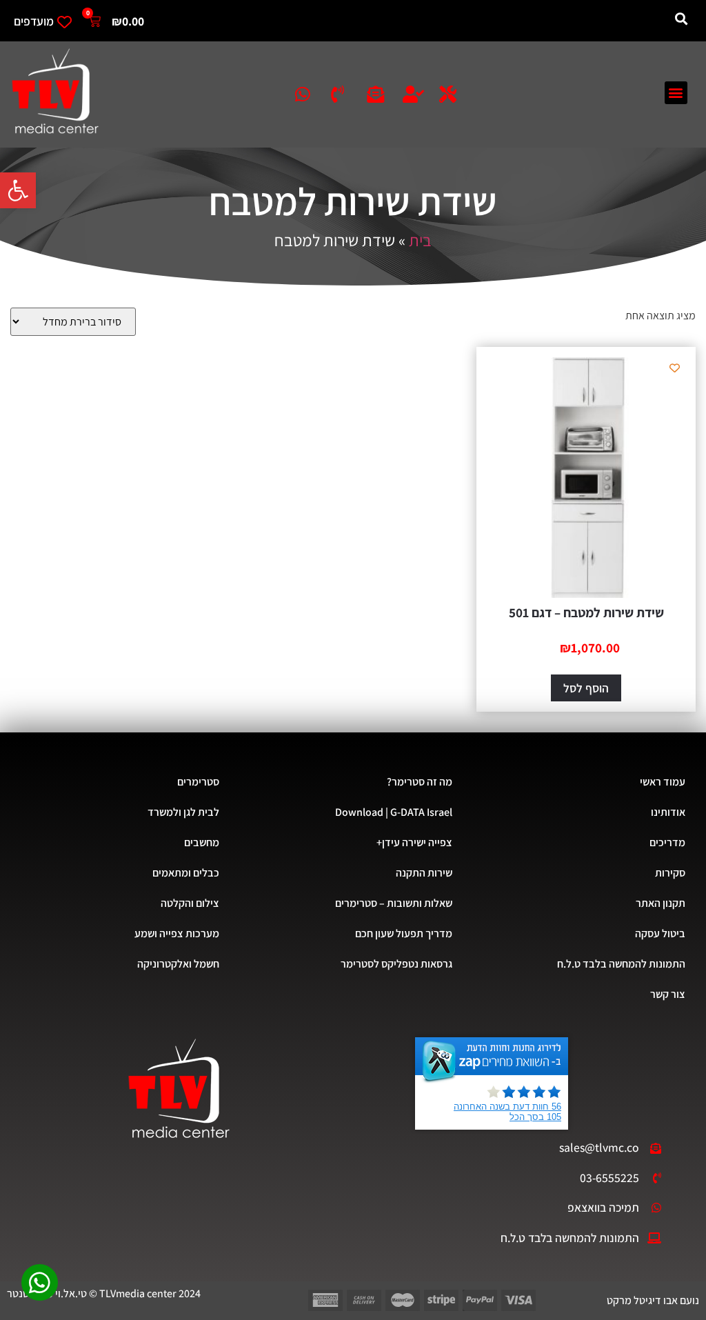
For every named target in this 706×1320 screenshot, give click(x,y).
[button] (18, 190)
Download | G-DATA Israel (393, 812)
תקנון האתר (660, 903)
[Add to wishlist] (674, 367)
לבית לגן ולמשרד (183, 812)
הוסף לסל (586, 688)
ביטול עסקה (660, 933)
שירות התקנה (424, 873)
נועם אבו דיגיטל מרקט (653, 1300)
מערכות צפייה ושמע (176, 933)
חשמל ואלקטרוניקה (178, 964)
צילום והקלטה (190, 903)
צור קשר (667, 994)
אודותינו (668, 812)
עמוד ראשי (662, 781)
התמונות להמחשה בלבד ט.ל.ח (621, 964)
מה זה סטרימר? (419, 781)
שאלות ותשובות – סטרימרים (393, 903)
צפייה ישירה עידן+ (414, 842)
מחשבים (201, 842)
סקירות (670, 873)
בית (420, 240)
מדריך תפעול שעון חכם (403, 933)
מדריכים (667, 842)
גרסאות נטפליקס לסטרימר (396, 964)
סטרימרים (198, 781)
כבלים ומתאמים (185, 873)
